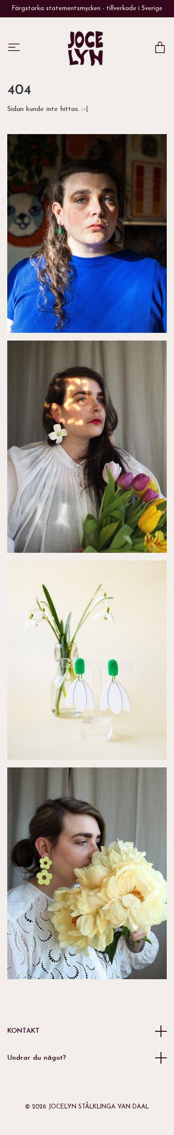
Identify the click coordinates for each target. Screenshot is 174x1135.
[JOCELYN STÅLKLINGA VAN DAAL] (85, 48)
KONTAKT (23, 1031)
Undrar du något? (36, 1058)
